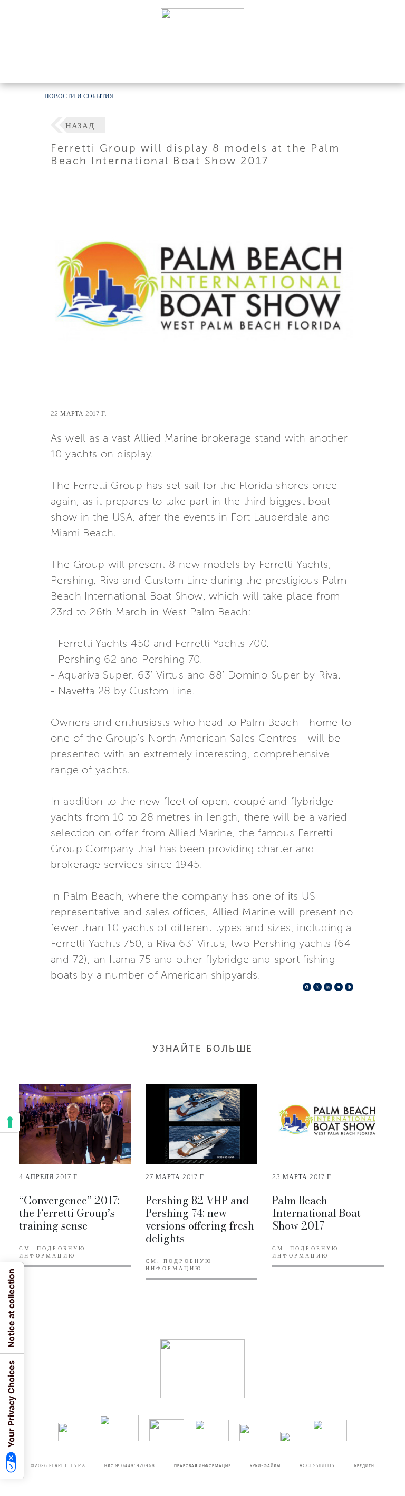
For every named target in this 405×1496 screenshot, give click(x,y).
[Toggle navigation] (385, 65)
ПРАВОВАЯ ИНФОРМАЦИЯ (202, 1465)
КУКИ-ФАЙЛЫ (265, 1465)
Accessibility (317, 1465)
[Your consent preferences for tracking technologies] (10, 1122)
